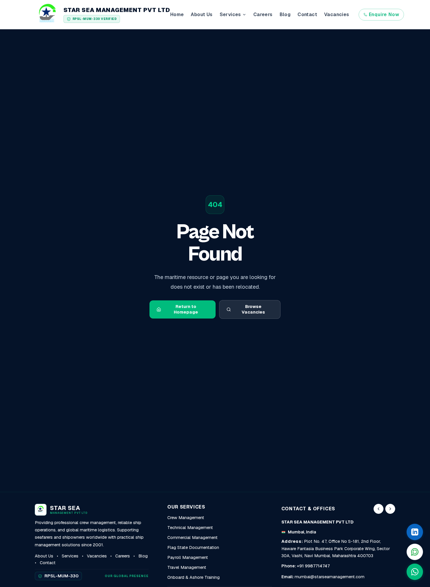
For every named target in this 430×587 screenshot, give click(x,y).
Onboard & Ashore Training (193, 577)
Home (177, 14)
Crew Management (185, 517)
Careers (263, 14)
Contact (307, 14)
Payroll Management (187, 557)
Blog (285, 14)
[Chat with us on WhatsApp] (415, 572)
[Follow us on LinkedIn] (415, 532)
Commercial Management (192, 537)
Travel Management (186, 567)
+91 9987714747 (313, 566)
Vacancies (336, 14)
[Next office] (390, 509)
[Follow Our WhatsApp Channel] (415, 552)
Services (70, 556)
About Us (201, 14)
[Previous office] (378, 509)
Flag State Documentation (193, 547)
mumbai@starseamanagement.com (329, 576)
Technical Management (190, 527)
